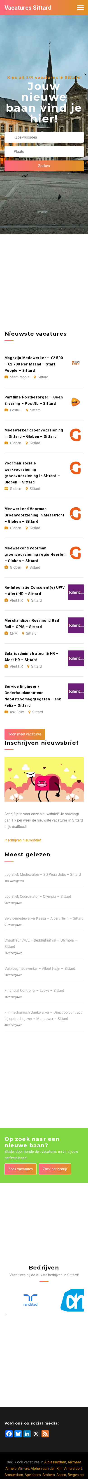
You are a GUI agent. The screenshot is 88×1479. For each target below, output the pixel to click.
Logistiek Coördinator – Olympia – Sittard (38, 896)
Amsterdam (14, 1475)
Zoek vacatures (20, 1169)
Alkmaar (74, 1462)
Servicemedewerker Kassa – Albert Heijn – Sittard (44, 918)
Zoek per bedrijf (55, 1169)
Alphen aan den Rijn (47, 1468)
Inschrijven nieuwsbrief (23, 840)
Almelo (10, 1468)
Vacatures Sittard (28, 8)
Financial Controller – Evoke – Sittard (34, 990)
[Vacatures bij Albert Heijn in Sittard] (67, 1300)
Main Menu (80, 7)
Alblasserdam (55, 1462)
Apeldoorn (33, 1475)
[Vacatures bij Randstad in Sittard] (22, 1300)
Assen (61, 1475)
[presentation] (5, 1315)
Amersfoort (73, 1468)
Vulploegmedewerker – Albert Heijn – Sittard (40, 968)
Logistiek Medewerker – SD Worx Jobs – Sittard (43, 874)
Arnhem (48, 1475)
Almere (23, 1468)
